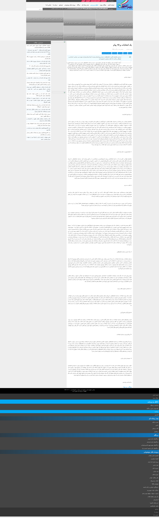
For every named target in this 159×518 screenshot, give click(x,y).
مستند (87, 1)
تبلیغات (84, 391)
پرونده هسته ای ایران (153, 462)
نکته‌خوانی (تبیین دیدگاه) (152, 408)
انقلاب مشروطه (154, 481)
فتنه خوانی (155, 471)
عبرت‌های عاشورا (154, 503)
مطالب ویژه (155, 398)
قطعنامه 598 (155, 484)
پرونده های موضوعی (151, 452)
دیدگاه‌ (156, 435)
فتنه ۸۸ (125, 53)
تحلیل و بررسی (153, 401)
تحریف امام (155, 468)
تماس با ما (75, 391)
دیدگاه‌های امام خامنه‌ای (152, 442)
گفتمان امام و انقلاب (153, 455)
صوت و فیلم (155, 422)
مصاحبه (156, 411)
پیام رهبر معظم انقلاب (153, 496)
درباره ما (80, 391)
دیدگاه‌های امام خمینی (153, 439)
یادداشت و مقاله (154, 405)
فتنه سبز (120, 53)
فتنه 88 (130, 53)
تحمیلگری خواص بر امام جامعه (150, 487)
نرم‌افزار (156, 431)
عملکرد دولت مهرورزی (152, 490)
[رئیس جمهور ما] (124, 5)
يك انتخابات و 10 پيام (122, 44)
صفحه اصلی (155, 395)
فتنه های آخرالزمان (106, 53)
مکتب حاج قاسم (154, 506)
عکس (157, 425)
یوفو (83, 1)
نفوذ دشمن (155, 465)
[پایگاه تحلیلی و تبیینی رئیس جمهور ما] (58, 66)
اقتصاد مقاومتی (154, 459)
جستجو (156, 509)
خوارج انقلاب (155, 474)
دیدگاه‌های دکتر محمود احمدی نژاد (150, 448)
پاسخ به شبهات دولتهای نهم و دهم (150, 493)
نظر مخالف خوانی (153, 477)
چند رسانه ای (153, 418)
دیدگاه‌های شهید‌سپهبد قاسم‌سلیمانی (149, 445)
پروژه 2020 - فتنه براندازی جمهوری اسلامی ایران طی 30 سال (80, 23)
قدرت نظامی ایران (95, 1)
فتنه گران (114, 53)
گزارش (156, 415)
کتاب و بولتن (155, 428)
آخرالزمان (103, 1)
